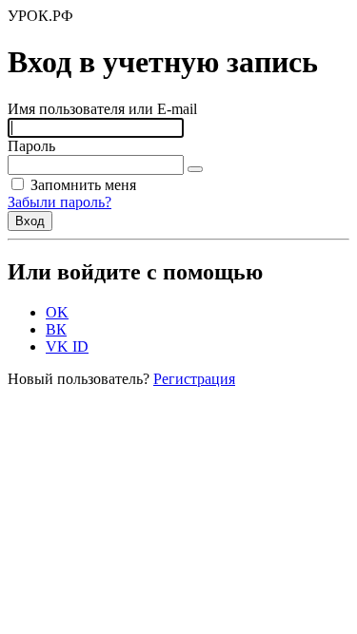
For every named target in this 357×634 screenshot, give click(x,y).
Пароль (31, 146)
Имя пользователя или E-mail (102, 109)
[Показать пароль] (195, 169)
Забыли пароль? (59, 202)
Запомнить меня (81, 185)
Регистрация (194, 379)
